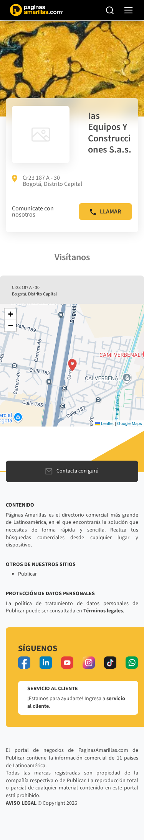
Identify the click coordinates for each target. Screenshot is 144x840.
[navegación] (128, 10)
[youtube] (67, 662)
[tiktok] (110, 662)
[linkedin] (46, 662)
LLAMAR (110, 211)
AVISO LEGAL (21, 803)
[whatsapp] (132, 662)
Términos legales (103, 611)
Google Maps (129, 423)
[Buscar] (110, 10)
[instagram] (89, 662)
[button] (72, 365)
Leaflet (107, 423)
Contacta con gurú (77, 471)
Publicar (27, 574)
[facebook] (24, 662)
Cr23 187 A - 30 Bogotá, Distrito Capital (52, 181)
